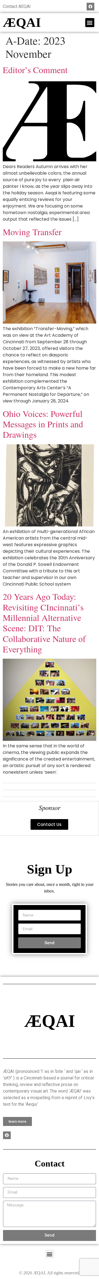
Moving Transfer (32, 232)
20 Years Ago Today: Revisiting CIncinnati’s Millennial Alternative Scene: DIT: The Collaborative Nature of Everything (44, 622)
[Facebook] (90, 6)
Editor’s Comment (35, 70)
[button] (89, 22)
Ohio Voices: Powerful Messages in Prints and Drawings (43, 424)
